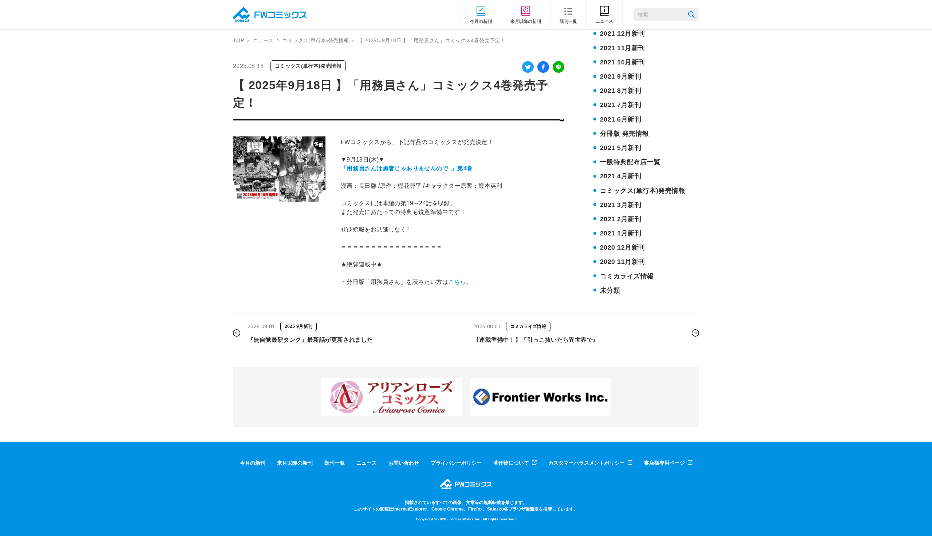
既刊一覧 (334, 463)
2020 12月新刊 (622, 247)
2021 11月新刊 (622, 48)
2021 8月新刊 (620, 90)
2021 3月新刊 (620, 205)
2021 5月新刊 (620, 147)
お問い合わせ (403, 463)
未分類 (610, 290)
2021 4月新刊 (620, 176)
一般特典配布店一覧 (630, 162)
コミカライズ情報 (627, 276)
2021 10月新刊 (622, 62)
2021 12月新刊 (622, 33)
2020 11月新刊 (622, 261)
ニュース (263, 40)
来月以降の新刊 (295, 463)
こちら (457, 282)
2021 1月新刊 (620, 233)
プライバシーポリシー (456, 463)
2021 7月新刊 (620, 104)
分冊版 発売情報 (624, 133)
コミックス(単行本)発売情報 (315, 40)
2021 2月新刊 (620, 219)
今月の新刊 (252, 463)
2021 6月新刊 (620, 119)
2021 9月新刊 (620, 76)
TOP (238, 40)
